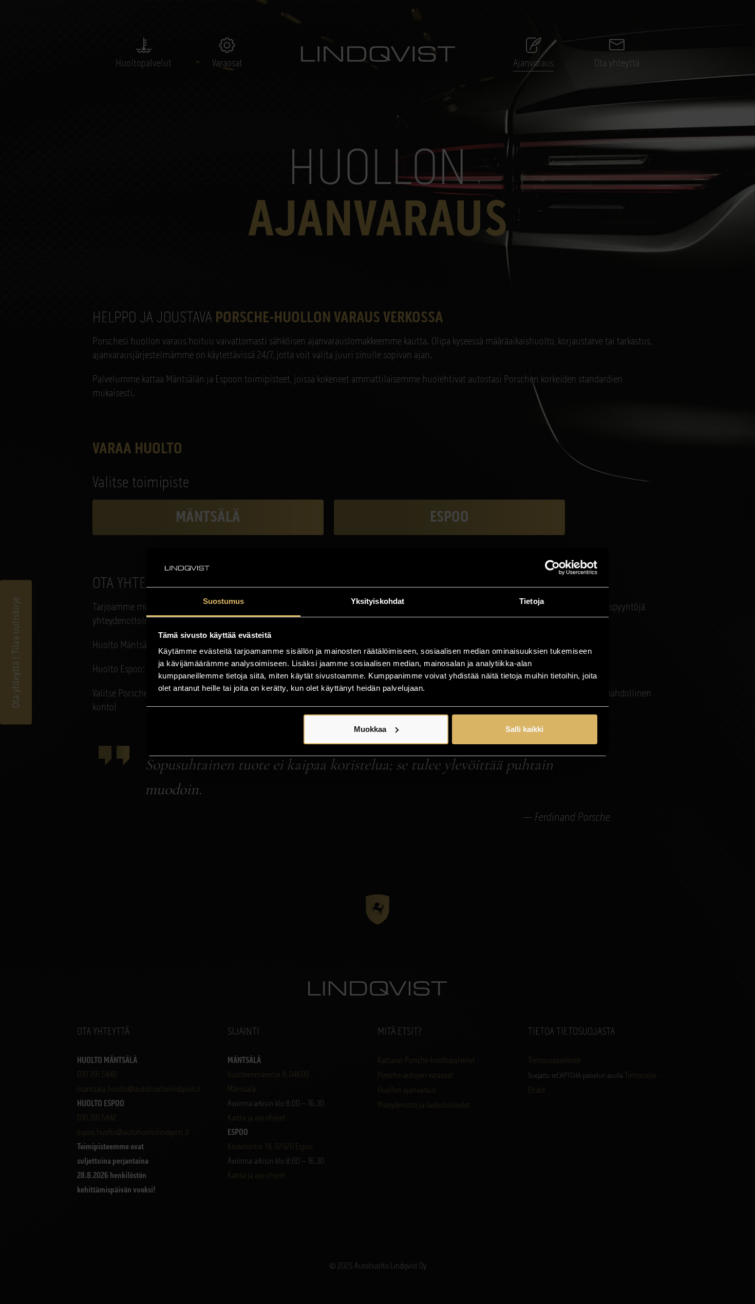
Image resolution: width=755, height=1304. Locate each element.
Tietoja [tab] (531, 601)
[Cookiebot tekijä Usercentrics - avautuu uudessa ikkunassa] (552, 567)
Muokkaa (370, 729)
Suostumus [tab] (223, 601)
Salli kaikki (524, 729)
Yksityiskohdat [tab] (377, 601)
